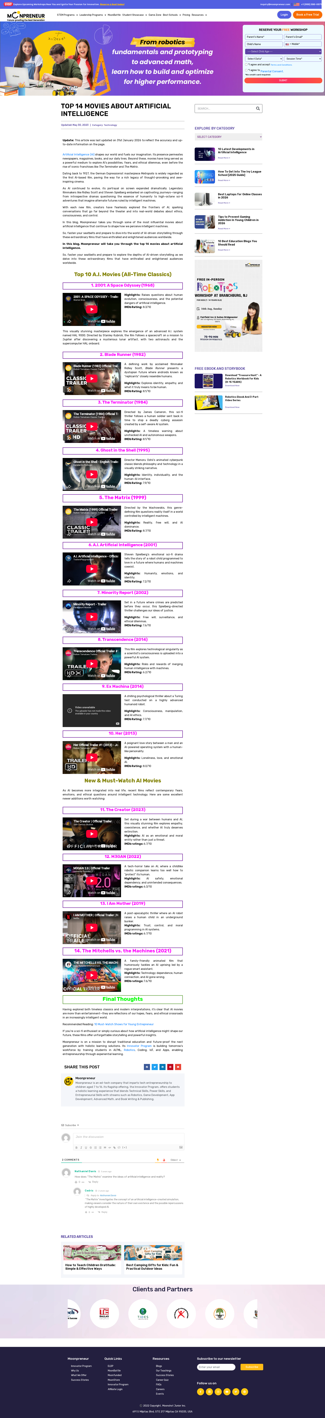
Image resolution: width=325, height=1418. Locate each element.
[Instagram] (218, 1391)
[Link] (114, 1148)
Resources (198, 15)
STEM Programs (66, 15)
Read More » (224, 158)
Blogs (159, 1366)
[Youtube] (227, 1391)
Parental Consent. (272, 71)
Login (284, 14)
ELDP (110, 1366)
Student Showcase (133, 15)
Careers (160, 1389)
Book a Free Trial (307, 14)
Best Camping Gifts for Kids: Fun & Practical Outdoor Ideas (152, 1267)
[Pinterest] (244, 1391)
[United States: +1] (288, 43)
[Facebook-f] (200, 1391)
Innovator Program (81, 1366)
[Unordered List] (100, 1148)
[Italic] (81, 1148)
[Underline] (86, 1148)
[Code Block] (109, 1148)
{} (119, 1147)
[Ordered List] (95, 1148)
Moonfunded (115, 1375)
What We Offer (78, 1375)
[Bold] (76, 1148)
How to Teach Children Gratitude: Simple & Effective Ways (90, 1267)
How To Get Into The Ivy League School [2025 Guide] (239, 173)
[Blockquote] (105, 1148)
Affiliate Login (115, 1389)
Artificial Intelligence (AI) (78, 154)
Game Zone (155, 15)
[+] (124, 1147)
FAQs (158, 1384)
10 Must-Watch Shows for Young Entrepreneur (124, 1024)
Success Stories (80, 1380)
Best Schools (170, 15)
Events (160, 1393)
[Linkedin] (209, 1391)
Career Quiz (162, 1380)
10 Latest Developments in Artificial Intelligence (236, 150)
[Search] (258, 108)
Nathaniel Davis (108, 1195)
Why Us (75, 1370)
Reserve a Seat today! (112, 4)
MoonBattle (114, 15)
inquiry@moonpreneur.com (275, 4)
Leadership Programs (91, 15)
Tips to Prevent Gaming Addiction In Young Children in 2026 (238, 220)
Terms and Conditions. (281, 65)
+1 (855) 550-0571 (311, 4)
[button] (147, 1067)
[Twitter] (235, 1391)
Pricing (186, 15)
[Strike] (90, 1148)
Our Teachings (163, 1370)
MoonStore (114, 1380)
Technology (110, 125)
